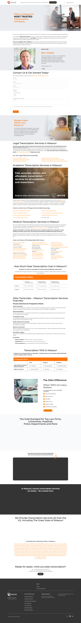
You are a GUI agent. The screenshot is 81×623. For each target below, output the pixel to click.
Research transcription (28, 609)
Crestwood (49, 545)
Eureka (27, 543)
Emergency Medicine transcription (40, 244)
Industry (22, 2)
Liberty (52, 552)
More (32, 2)
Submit (15, 111)
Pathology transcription (38, 250)
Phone (14, 85)
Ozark (50, 549)
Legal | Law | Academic (41, 588)
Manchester (39, 549)
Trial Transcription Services (19, 161)
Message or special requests (18, 98)
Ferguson (38, 551)
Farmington (33, 549)
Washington (50, 546)
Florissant (57, 554)
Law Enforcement (17, 92)
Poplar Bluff (16, 549)
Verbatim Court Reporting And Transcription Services (54, 161)
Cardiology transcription (19, 242)
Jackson (27, 548)
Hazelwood (17, 552)
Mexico (34, 545)
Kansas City (43, 558)
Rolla (23, 551)
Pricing (27, 2)
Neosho (58, 545)
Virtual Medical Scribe (37, 255)
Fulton (24, 546)
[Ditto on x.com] (67, 616)
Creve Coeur (45, 549)
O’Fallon (38, 555)
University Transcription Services (49, 215)
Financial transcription (28, 598)
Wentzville (16, 554)
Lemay (64, 548)
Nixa (34, 551)
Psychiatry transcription (38, 254)
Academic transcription (28, 596)
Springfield (43, 556)
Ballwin (56, 552)
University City (62, 552)
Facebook (44, 69)
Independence (61, 555)
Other (15, 95)
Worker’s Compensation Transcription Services (52, 159)
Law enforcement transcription (30, 601)
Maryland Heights (30, 552)
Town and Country (58, 543)
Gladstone (23, 552)
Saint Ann (28, 546)
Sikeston (60, 548)
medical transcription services (40, 227)
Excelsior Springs (25, 545)
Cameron (16, 543)
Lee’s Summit (44, 555)
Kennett (32, 543)
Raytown (48, 552)
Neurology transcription (19, 250)
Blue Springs (18, 555)
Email (14, 81)
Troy (31, 545)
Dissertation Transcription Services (21, 210)
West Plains (64, 545)
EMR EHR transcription (37, 258)
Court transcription (27, 605)
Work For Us (37, 2)
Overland (45, 548)
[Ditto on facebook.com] (72, 616)
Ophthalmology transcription (20, 255)
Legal (15, 94)
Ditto (12, 2)
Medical (15, 91)
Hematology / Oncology (57, 245)
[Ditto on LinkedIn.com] (70, 616)
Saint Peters (64, 554)
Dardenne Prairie (18, 546)
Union (52, 543)
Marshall (34, 546)
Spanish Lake (64, 549)
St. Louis (37, 558)
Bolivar (36, 543)
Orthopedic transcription (19, 256)
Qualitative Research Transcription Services (52, 212)
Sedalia (46, 551)
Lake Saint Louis (63, 546)
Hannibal (27, 549)
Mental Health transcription (20, 248)
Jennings (22, 548)
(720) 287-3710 (70, 2)
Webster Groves (57, 551)
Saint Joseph (32, 555)
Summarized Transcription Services (21, 215)
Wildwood (22, 554)
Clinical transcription (18, 245)
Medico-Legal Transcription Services (50, 158)
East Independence (53, 555)
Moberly (45, 546)
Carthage (56, 546)
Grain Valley (39, 546)
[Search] (65, 2)
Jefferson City (41, 554)
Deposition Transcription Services (21, 159)
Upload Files (45, 2)
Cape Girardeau (34, 554)
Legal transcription (27, 603)
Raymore (30, 551)
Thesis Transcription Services (20, 212)
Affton (26, 551)
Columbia (37, 556)
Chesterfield (48, 554)
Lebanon (17, 548)
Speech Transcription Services (48, 210)
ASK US (40, 574)
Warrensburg (17, 551)
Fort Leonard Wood (34, 548)
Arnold (42, 551)
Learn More (48, 410)
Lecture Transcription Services (20, 217)
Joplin (53, 554)
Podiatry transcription (37, 252)
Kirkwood (38, 552)
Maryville (44, 545)
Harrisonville (22, 543)
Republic (50, 548)
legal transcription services (23, 152)
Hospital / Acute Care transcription (59, 247)
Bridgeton (39, 545)
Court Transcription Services (20, 158)
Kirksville (22, 549)
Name (14, 77)
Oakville (27, 554)
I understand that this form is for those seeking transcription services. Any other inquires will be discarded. (33, 106)
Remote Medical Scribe (18, 252)
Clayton (41, 548)
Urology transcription (56, 255)
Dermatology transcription (38, 242)
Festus (54, 545)
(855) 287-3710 (44, 75)
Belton (50, 551)
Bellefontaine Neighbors (44, 543)
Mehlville (43, 552)
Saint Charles (25, 555)
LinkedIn (43, 69)
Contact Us (53, 2)
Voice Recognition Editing (19, 258)
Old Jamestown (56, 549)
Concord (55, 548)
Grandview (63, 551)
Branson (19, 545)
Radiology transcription (56, 251)
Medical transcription (28, 607)
